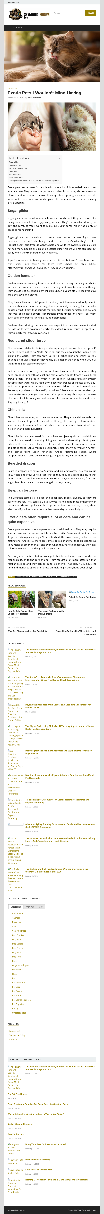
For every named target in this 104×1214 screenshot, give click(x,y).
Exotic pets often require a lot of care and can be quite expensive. (34, 180)
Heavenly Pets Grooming (37, 1159)
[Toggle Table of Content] (57, 158)
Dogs (14, 961)
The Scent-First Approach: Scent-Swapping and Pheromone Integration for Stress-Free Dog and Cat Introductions (55, 678)
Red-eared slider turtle (18, 168)
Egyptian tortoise (15, 177)
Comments (27, 1059)
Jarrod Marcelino (34, 98)
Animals (16, 917)
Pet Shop (16, 995)
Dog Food (16, 952)
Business (16, 922)
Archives (30, 906)
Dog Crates (17, 948)
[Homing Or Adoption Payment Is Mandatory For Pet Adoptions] (15, 1180)
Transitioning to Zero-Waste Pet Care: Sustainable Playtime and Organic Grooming (57, 801)
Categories (16, 906)
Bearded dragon (15, 174)
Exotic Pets (12, 88)
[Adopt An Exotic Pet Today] (81, 593)
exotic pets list (51, 577)
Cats (14, 926)
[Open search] (94, 28)
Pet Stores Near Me (21, 999)
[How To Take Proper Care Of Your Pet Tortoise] (21, 600)
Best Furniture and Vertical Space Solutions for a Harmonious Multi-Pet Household (59, 776)
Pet (13, 978)
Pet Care (16, 987)
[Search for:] (74, 13)
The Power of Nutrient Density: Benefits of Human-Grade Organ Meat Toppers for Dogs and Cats (60, 651)
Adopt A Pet (17, 913)
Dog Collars (17, 943)
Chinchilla (13, 171)
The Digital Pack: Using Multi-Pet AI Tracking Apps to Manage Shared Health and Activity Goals (59, 727)
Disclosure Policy (17, 1035)
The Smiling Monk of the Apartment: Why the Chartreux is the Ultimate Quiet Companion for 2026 (56, 870)
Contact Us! (14, 1031)
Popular (14, 1059)
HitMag (93, 1210)
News (14, 974)
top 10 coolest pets (68, 577)
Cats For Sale (18, 935)
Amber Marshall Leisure (20, 1124)
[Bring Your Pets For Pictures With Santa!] (15, 1144)
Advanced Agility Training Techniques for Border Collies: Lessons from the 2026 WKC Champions (60, 825)
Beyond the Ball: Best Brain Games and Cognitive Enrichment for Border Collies (58, 706)
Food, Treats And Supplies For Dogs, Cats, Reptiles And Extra (38, 1104)
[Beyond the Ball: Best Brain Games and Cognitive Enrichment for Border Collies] (15, 705)
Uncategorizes (19, 1012)
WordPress (81, 1210)
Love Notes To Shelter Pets (38, 1169)
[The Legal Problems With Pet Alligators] (52, 600)
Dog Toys (16, 956)
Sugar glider (13, 162)
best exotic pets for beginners (29, 577)
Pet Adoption (18, 982)
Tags (40, 906)
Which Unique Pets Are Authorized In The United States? (36, 1114)
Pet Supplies (18, 1004)
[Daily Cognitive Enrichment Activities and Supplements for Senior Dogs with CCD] (15, 751)
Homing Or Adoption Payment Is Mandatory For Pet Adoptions (56, 1179)
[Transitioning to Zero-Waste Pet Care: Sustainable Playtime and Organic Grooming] (15, 800)
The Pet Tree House (17, 1094)
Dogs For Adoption (21, 965)
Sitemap (13, 1039)
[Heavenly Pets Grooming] (15, 1160)
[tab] (15, 906)
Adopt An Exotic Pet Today (82, 597)
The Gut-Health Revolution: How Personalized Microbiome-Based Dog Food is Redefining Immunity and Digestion (60, 840)
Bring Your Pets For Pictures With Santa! (45, 1144)
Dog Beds (16, 939)
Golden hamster (15, 165)
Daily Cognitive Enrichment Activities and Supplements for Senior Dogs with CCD (58, 752)
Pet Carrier (17, 991)
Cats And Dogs (19, 930)
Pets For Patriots (16, 1134)
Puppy (15, 1008)
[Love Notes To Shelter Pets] (15, 1170)
